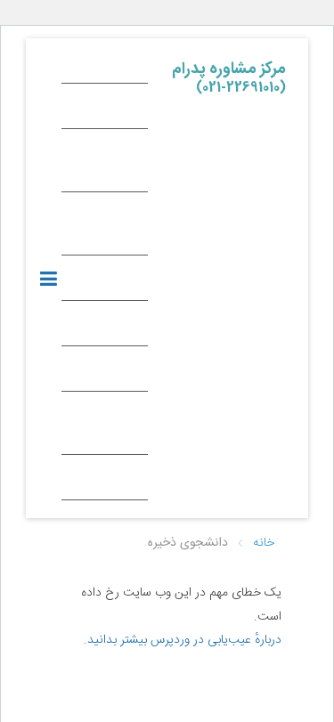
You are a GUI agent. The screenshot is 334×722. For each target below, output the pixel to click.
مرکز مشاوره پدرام (229, 74)
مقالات (118, 373)
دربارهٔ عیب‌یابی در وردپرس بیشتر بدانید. (182, 640)
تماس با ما (110, 481)
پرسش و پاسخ (113, 228)
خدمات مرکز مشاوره (106, 164)
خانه (124, 65)
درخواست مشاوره (111, 427)
